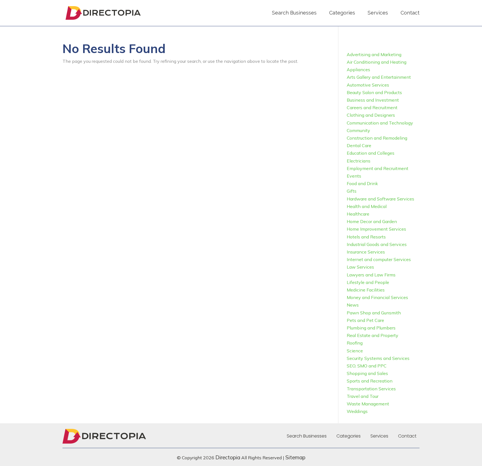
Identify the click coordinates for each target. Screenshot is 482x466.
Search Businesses (294, 13)
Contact (410, 13)
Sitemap (295, 457)
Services (378, 13)
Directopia (227, 457)
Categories (342, 13)
